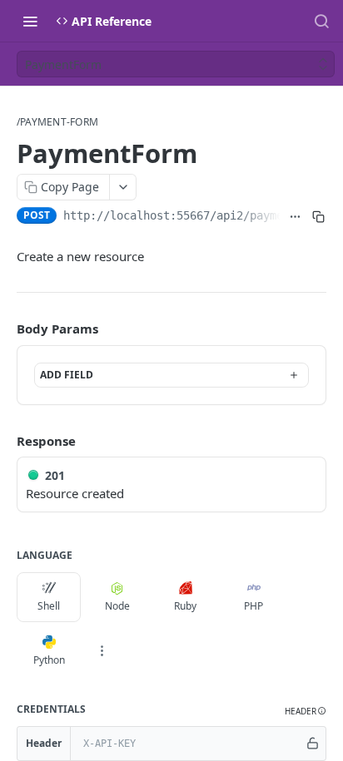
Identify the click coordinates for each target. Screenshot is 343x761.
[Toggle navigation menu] (30, 20)
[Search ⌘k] (321, 20)
